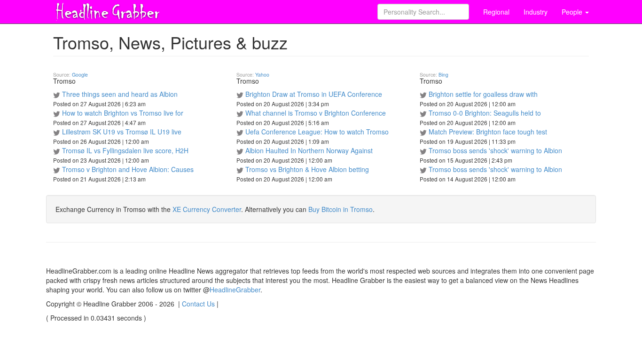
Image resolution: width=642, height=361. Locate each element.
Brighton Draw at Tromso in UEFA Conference (313, 94)
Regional (496, 11)
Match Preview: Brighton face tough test (488, 131)
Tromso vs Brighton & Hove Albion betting (307, 169)
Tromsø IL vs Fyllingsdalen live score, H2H (125, 150)
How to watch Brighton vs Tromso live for (122, 113)
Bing (443, 74)
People (573, 11)
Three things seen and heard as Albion (120, 94)
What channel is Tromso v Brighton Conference (315, 113)
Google (80, 74)
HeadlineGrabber (235, 289)
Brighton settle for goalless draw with (483, 94)
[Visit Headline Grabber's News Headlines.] (107, 10)
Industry (536, 11)
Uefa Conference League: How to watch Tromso (317, 131)
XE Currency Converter (206, 209)
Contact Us (198, 303)
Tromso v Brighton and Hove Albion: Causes (128, 169)
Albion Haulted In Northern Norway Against (309, 150)
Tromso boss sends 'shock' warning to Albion (495, 150)
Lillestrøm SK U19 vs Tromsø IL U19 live (121, 131)
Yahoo (262, 74)
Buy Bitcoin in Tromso (340, 209)
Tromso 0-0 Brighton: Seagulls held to (485, 113)
